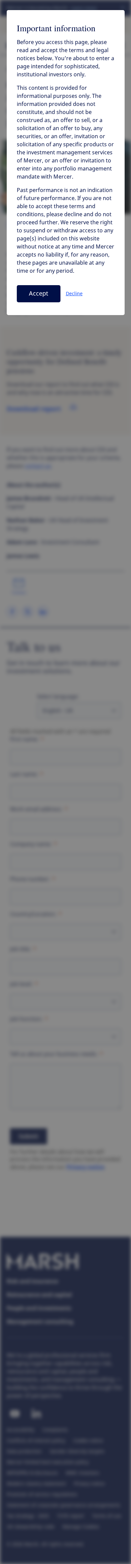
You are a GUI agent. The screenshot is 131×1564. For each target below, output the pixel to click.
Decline (74, 293)
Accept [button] (38, 293)
